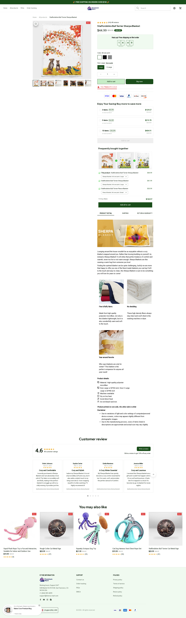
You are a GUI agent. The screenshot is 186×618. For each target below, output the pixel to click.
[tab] (87, 496)
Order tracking (81, 584)
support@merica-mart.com (49, 596)
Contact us (80, 580)
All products (43, 17)
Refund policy (117, 596)
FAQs (78, 588)
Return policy (117, 592)
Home (35, 17)
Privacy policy (117, 580)
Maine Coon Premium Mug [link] (23, 608)
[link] (8, 609)
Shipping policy (118, 588)
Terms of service (119, 584)
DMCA (78, 592)
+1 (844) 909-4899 (46, 593)
